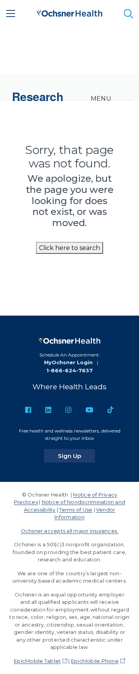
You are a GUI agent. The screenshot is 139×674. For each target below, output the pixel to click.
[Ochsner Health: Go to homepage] (69, 12)
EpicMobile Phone (95, 661)
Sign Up (76, 455)
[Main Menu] (10, 13)
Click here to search (69, 248)
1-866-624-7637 (69, 370)
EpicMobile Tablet (37, 661)
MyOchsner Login (68, 362)
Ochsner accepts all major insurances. (70, 531)
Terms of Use (75, 510)
